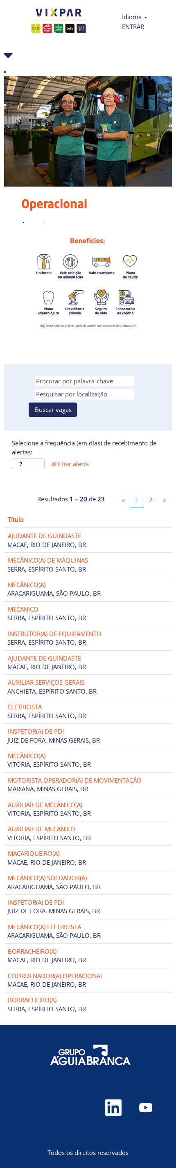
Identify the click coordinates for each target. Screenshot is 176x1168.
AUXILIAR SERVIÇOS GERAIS (46, 682)
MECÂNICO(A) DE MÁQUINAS (48, 560)
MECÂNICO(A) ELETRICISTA (44, 927)
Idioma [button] (132, 17)
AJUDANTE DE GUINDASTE (44, 536)
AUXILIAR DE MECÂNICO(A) (45, 805)
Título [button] (16, 519)
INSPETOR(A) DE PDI (36, 731)
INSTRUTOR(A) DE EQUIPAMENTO (55, 634)
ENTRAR (133, 26)
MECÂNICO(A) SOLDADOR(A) (47, 878)
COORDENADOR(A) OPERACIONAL (56, 976)
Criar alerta (72, 464)
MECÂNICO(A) (26, 585)
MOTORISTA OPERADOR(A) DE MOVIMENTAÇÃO (75, 780)
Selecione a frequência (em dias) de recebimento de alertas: (84, 447)
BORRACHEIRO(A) (32, 951)
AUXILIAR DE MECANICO (41, 829)
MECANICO (23, 609)
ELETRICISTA (25, 707)
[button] (88, 55)
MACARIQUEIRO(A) (33, 853)
